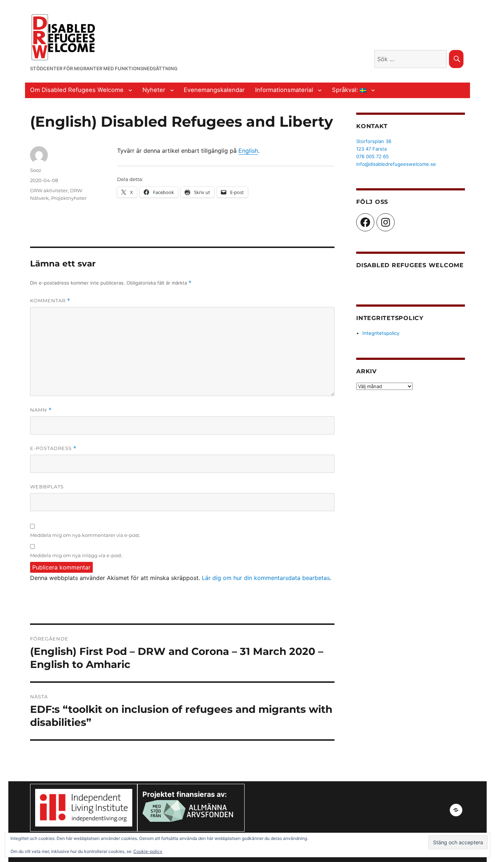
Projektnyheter (69, 198)
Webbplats (47, 486)
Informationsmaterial (284, 89)
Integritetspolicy (380, 333)
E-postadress (53, 448)
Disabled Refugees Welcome (410, 265)
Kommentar (50, 301)
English (248, 150)
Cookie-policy (147, 851)
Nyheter (153, 89)
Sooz (35, 170)
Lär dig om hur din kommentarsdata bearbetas (266, 577)
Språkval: (346, 89)
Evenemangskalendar (214, 89)
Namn (41, 410)
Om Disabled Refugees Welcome (77, 89)
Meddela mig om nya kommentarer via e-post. (85, 535)
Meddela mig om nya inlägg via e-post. (76, 555)
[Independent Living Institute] (83, 807)
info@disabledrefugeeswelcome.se (396, 164)
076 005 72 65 (372, 156)
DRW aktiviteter (49, 190)
